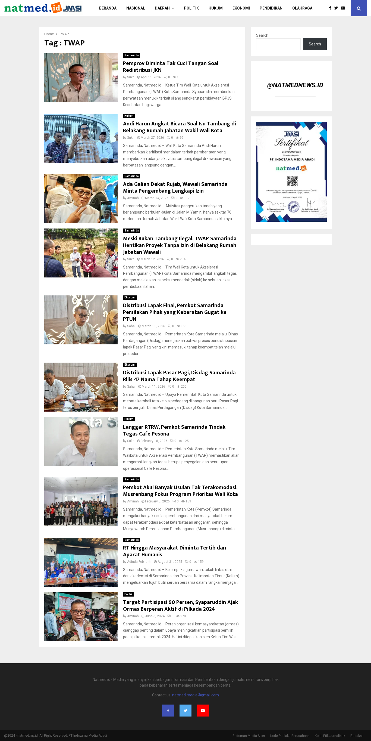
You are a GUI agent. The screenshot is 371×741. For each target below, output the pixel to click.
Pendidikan (271, 8)
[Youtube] (344, 8)
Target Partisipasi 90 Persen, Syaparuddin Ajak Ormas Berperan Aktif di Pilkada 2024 (180, 606)
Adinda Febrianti (139, 562)
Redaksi (356, 736)
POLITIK (191, 8)
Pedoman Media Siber (248, 736)
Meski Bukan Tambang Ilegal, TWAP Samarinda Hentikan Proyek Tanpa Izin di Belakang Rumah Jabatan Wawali (180, 245)
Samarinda (131, 55)
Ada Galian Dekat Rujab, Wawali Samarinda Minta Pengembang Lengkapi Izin (175, 188)
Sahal (131, 326)
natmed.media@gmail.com (195, 695)
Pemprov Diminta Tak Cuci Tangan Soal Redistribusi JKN (170, 67)
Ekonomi (241, 8)
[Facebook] (331, 8)
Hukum (216, 8)
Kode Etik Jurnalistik (330, 736)
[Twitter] (337, 8)
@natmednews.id (295, 85)
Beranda (108, 8)
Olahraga (302, 8)
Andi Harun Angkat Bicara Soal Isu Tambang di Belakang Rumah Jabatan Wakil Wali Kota (179, 127)
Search (262, 35)
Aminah (133, 198)
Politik (128, 594)
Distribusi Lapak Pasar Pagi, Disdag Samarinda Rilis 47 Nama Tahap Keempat (179, 376)
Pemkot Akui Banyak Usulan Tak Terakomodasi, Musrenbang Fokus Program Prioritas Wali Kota (180, 491)
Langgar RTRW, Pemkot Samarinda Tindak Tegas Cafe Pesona (174, 430)
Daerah (162, 8)
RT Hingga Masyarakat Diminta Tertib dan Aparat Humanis (174, 551)
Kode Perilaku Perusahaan (290, 736)
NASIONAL (135, 8)
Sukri (130, 77)
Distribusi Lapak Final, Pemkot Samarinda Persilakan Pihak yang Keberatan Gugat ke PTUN (175, 312)
